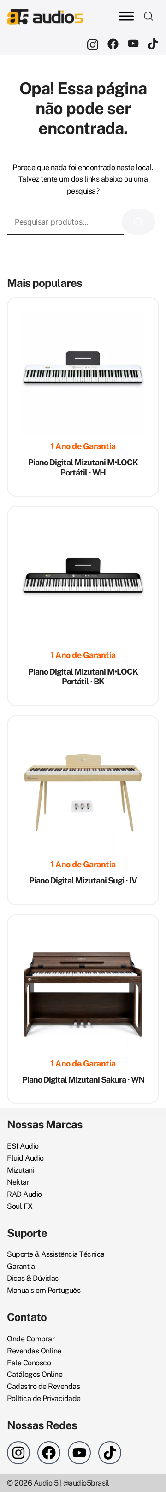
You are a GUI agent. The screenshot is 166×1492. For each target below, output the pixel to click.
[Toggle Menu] (126, 16)
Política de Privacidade (44, 1398)
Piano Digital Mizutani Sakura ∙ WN (83, 1079)
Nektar (18, 1182)
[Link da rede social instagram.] (92, 43)
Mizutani (20, 1170)
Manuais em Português (43, 1290)
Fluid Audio (25, 1158)
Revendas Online (34, 1350)
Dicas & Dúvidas (33, 1278)
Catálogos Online (34, 1374)
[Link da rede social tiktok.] (153, 43)
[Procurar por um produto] (148, 16)
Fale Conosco (29, 1362)
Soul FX (20, 1206)
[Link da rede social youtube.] (133, 43)
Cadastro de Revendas (43, 1386)
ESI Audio (23, 1146)
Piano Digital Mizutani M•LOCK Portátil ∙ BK (83, 677)
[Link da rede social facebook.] (113, 43)
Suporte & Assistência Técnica (56, 1254)
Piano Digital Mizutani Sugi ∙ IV (83, 880)
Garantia (21, 1266)
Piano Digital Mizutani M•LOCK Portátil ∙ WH (83, 467)
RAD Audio (24, 1194)
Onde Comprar (30, 1338)
